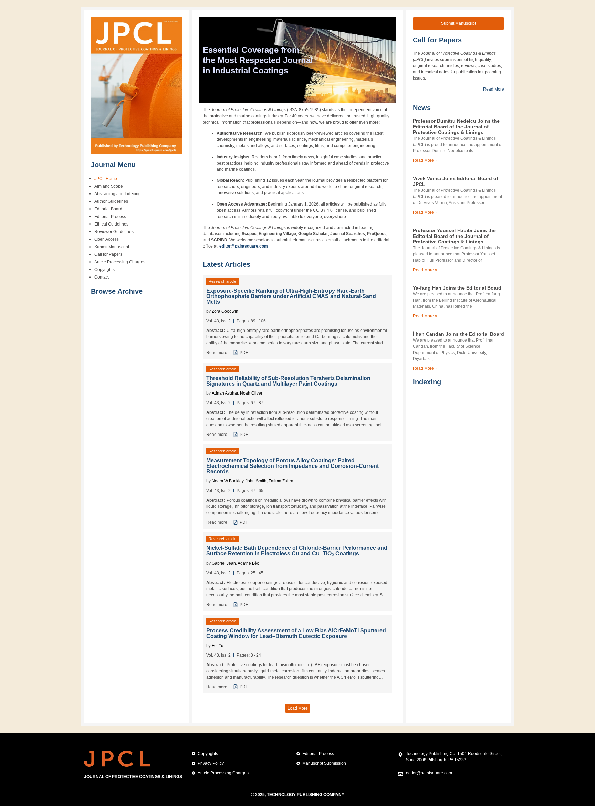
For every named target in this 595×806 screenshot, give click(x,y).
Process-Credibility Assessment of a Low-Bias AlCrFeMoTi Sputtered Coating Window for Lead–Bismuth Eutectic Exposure (296, 633)
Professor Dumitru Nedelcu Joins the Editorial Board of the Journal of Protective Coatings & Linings (456, 126)
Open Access (106, 239)
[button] (297, 708)
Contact (101, 277)
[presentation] (333, 553)
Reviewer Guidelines (114, 231)
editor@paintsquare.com (243, 246)
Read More (493, 89)
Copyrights (104, 269)
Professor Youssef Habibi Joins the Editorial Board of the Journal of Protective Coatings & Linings (454, 236)
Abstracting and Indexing (117, 193)
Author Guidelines (111, 201)
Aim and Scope (108, 186)
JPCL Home (105, 178)
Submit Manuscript (111, 246)
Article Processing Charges (119, 262)
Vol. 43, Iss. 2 (218, 320)
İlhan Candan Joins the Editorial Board (458, 334)
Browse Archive (117, 291)
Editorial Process (110, 216)
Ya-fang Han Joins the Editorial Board (457, 288)
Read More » (425, 160)
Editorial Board (108, 209)
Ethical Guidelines (111, 224)
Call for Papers (108, 254)
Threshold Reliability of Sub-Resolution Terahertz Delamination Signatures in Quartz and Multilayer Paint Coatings (288, 381)
